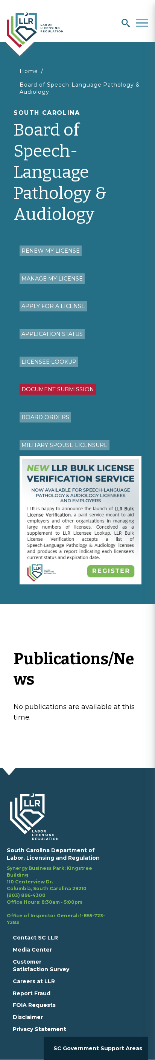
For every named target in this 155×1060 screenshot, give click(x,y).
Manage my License (52, 278)
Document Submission (57, 389)
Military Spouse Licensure (64, 445)
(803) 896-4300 (26, 895)
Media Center (32, 949)
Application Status (52, 334)
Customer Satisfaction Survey (41, 965)
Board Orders (45, 417)
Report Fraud (31, 993)
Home (29, 71)
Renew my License (50, 250)
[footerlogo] (38, 816)
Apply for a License (53, 306)
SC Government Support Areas (97, 1048)
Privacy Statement (39, 1029)
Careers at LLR (34, 981)
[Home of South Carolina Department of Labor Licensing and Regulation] (35, 29)
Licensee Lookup (48, 361)
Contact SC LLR (35, 937)
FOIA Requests (34, 1005)
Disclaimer (28, 1017)
